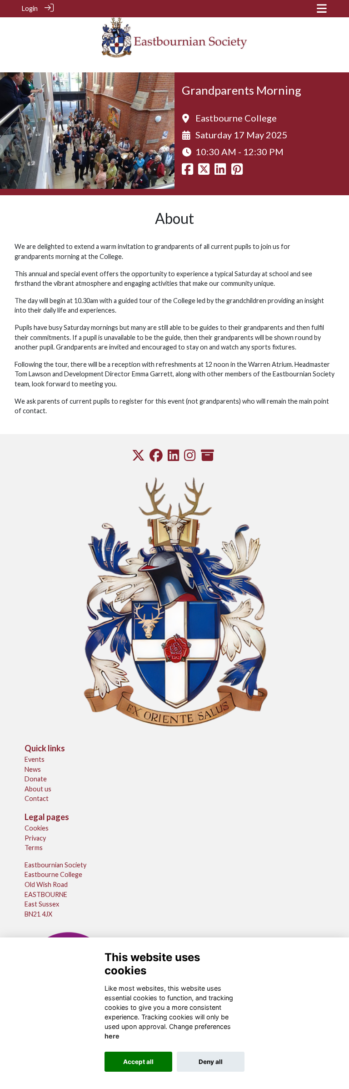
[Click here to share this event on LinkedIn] (220, 171)
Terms (34, 847)
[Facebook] (156, 457)
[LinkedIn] (173, 457)
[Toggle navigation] (321, 8)
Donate (36, 779)
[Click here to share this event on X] (203, 171)
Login (30, 8)
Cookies (37, 828)
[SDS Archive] (207, 457)
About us (38, 789)
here (112, 1036)
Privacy (35, 838)
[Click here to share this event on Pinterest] (237, 171)
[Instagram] (189, 457)
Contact (37, 798)
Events (35, 759)
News (33, 769)
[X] (138, 457)
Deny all (211, 1061)
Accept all (138, 1061)
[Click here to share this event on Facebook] (187, 171)
